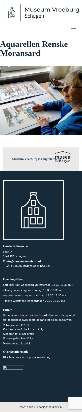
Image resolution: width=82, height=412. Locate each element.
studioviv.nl (55, 406)
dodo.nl (31, 406)
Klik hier (9, 357)
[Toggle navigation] (73, 28)
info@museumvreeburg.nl (23, 261)
